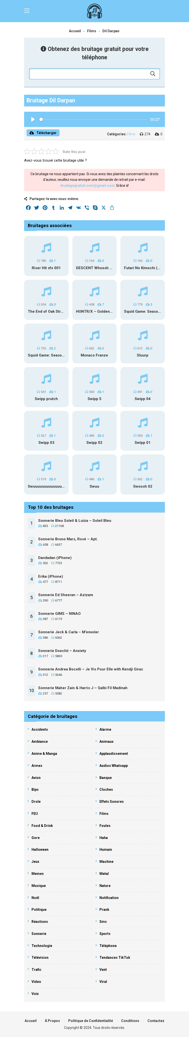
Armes (37, 766)
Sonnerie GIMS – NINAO (59, 613)
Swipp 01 (143, 442)
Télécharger (46, 133)
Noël (35, 898)
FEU (35, 814)
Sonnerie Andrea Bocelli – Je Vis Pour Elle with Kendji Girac (90, 669)
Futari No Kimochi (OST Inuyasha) (153, 268)
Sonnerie (39, 934)
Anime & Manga (44, 754)
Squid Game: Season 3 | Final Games (156, 311)
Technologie (42, 946)
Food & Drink (42, 826)
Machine (106, 862)
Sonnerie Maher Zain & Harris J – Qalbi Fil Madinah (82, 688)
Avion (36, 778)
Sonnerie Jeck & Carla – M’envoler (68, 632)
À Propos (52, 1021)
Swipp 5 (94, 399)
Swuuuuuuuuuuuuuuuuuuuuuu (55, 486)
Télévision (40, 958)
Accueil (75, 31)
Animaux (106, 741)
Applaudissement (113, 754)
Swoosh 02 (142, 486)
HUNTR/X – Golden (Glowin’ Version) (108, 311)
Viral (103, 982)
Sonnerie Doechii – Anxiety (62, 651)
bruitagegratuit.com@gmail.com (88, 185)
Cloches (106, 789)
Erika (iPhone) (50, 576)
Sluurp (142, 355)
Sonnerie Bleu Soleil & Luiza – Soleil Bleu (74, 520)
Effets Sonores (111, 802)
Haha (103, 838)
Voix (35, 994)
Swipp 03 (46, 442)
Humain (105, 849)
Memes (38, 874)
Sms (103, 922)
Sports (104, 934)
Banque (105, 778)
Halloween (40, 849)
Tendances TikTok (114, 958)
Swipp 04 (143, 399)
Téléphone (108, 946)
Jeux (35, 862)
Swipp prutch (46, 399)
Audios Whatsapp (113, 766)
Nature (104, 886)
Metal (104, 874)
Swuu (94, 486)
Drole (36, 802)
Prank (104, 910)
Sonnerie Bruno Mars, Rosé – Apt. (68, 539)
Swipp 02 (94, 442)
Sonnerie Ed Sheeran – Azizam (65, 595)
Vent (103, 970)
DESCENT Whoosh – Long (99, 268)
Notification (109, 898)
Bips (35, 789)
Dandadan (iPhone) (55, 558)
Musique (39, 886)
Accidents (40, 729)
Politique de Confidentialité (90, 1021)
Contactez (155, 1021)
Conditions (130, 1021)
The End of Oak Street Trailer (53, 311)
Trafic (36, 970)
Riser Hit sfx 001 (46, 268)
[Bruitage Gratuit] (94, 11)
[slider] (93, 119)
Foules (104, 826)
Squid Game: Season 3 (47, 355)
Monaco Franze (94, 355)
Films (91, 31)
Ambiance (40, 741)
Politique (39, 910)
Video (36, 982)
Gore (36, 838)
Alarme (105, 729)
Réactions (40, 922)
